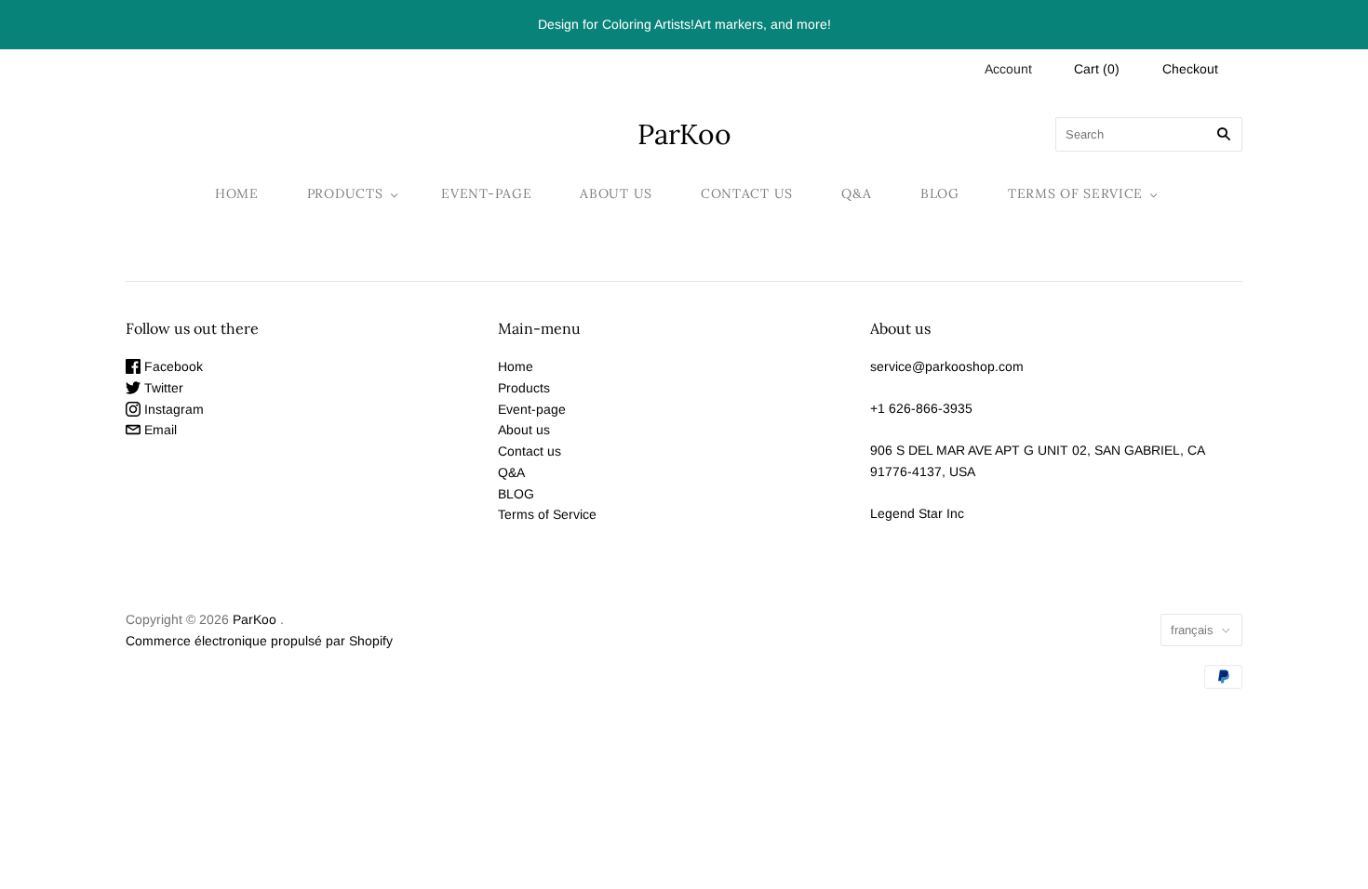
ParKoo (254, 619)
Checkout (1190, 68)
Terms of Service (1075, 193)
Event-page (486, 193)
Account (1008, 68)
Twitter (162, 387)
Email (159, 429)
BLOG (939, 193)
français (1192, 630)
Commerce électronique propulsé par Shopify (259, 640)
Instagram (172, 409)
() (1097, 68)
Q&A (856, 193)
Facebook (172, 366)
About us (616, 193)
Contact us (747, 193)
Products (345, 193)
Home (237, 193)
